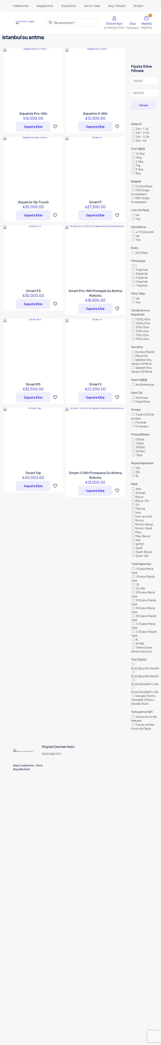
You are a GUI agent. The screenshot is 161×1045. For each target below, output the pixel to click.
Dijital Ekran (138, 227)
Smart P (95, 202)
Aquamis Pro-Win (33, 113)
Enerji (134, 247)
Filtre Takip (138, 293)
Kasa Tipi (137, 392)
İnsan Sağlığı (139, 379)
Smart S (95, 384)
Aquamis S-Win (95, 113)
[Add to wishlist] (57, 70)
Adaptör (136, 124)
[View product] (57, 62)
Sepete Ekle (33, 127)
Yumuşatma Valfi (142, 711)
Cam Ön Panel (140, 210)
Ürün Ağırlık (138, 148)
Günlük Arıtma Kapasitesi (140, 312)
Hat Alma (137, 347)
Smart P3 (33, 290)
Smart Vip (33, 472)
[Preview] (57, 79)
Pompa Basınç (140, 434)
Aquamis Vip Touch (33, 202)
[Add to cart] (57, 53)
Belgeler (136, 181)
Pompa (136, 409)
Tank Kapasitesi (141, 563)
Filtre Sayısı (138, 260)
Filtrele (143, 105)
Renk (134, 484)
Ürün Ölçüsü (138, 659)
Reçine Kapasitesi (142, 463)
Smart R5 (33, 384)
